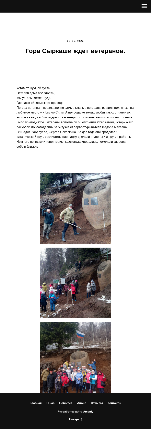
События (65, 403)
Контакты (114, 403)
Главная (36, 403)
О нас (50, 403)
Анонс (81, 403)
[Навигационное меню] (144, 6)
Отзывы (97, 403)
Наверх (74, 419)
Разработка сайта (70, 411)
